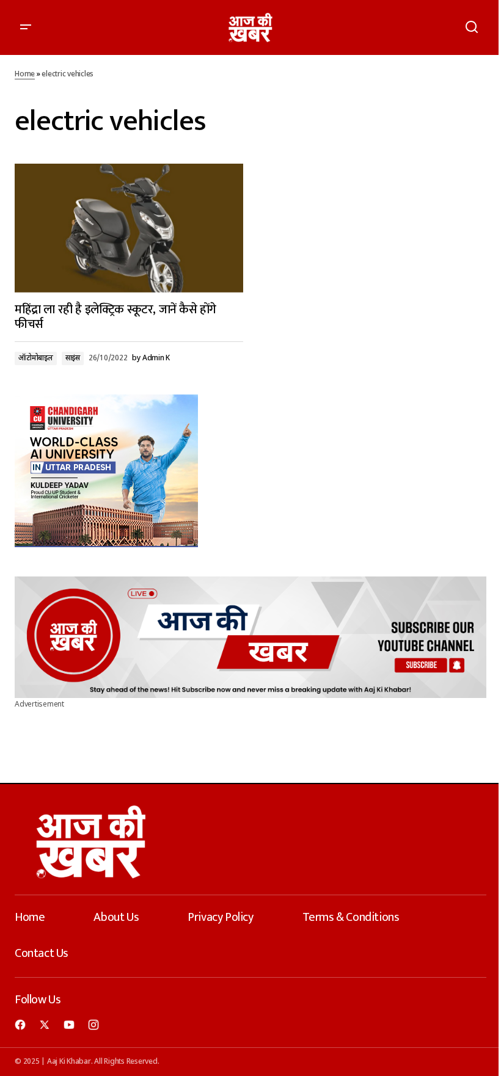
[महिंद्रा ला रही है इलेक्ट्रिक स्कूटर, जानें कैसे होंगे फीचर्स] (129, 228)
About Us (116, 917)
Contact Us (41, 953)
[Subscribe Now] (250, 637)
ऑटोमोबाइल (35, 358)
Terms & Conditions (351, 917)
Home (25, 74)
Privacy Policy (220, 917)
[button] (25, 27)
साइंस (72, 358)
